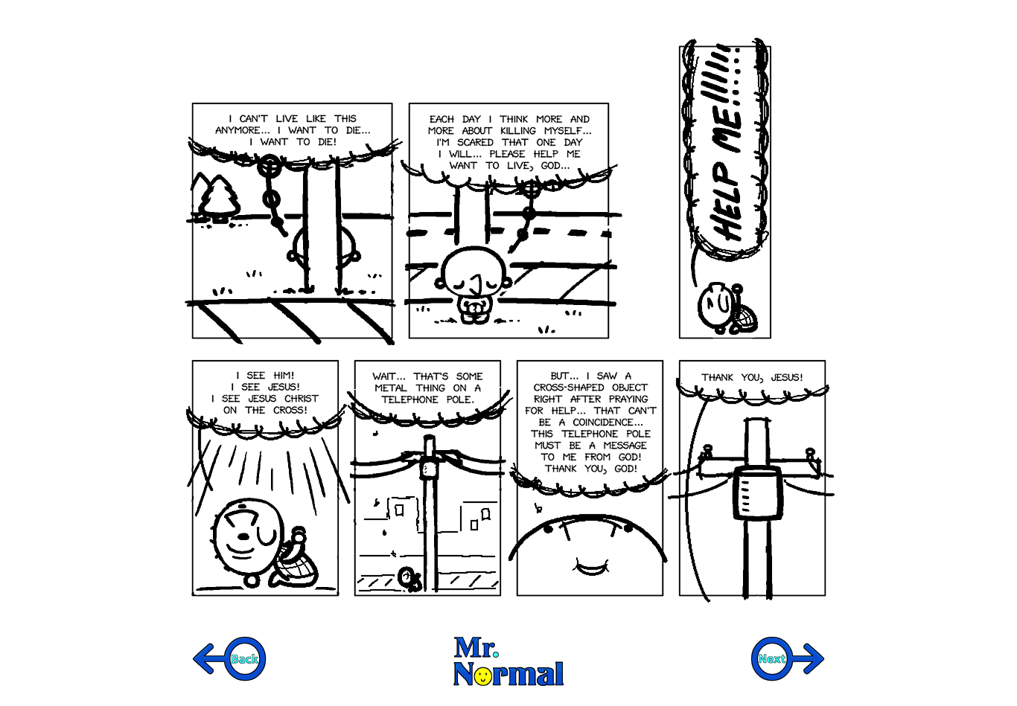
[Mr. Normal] (508, 661)
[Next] (787, 658)
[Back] (229, 658)
